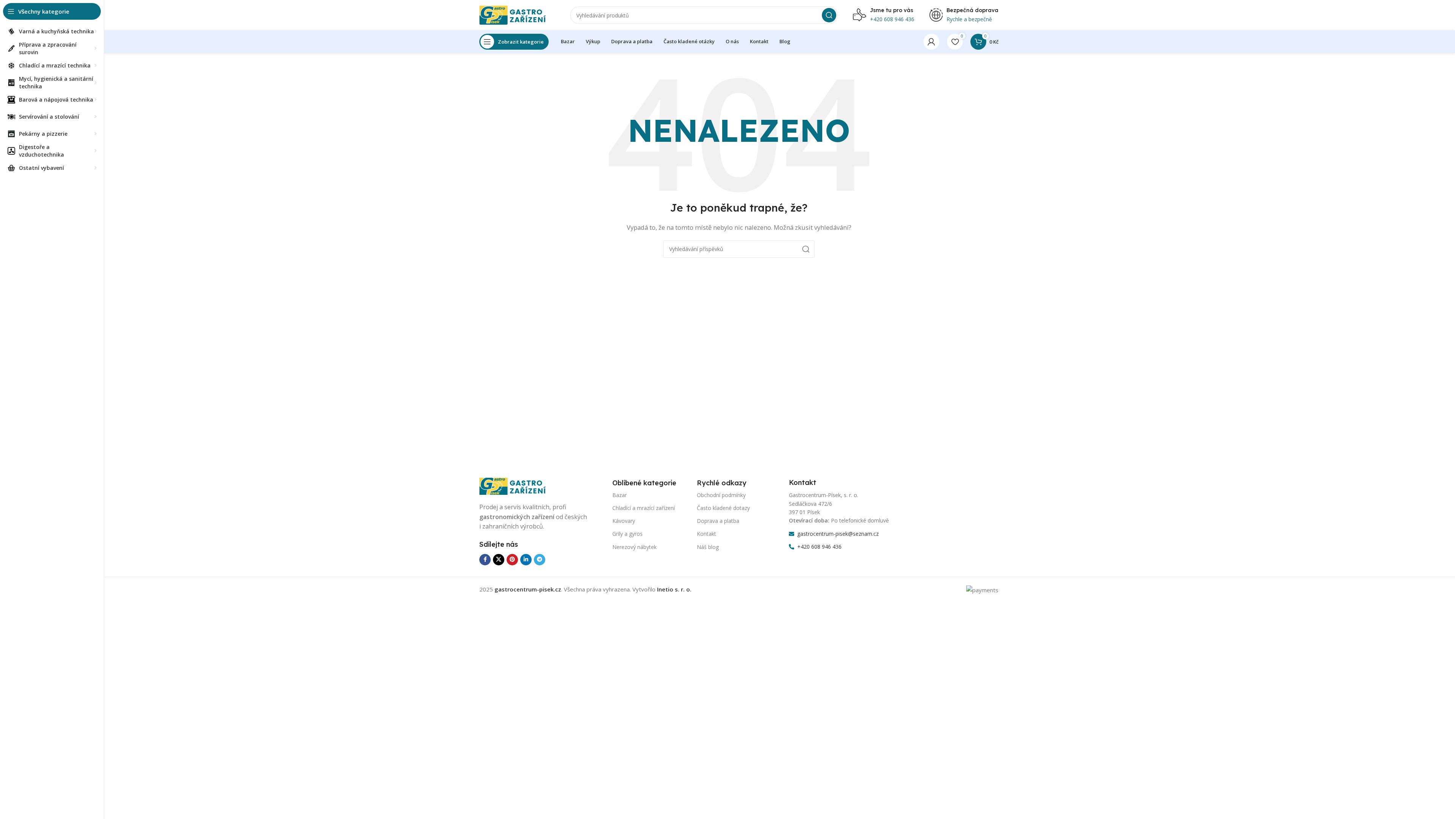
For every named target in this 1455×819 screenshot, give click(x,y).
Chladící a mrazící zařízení (643, 507)
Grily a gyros (627, 533)
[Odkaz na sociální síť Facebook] (485, 559)
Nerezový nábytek (634, 547)
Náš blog (708, 547)
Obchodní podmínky (721, 495)
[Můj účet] (931, 41)
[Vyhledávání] (829, 15)
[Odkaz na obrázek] (517, 486)
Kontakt (706, 533)
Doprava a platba (718, 520)
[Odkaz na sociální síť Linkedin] (526, 559)
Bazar (619, 495)
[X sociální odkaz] (498, 559)
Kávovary (623, 520)
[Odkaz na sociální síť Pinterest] (512, 559)
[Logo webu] (517, 14)
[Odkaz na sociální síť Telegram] (539, 559)
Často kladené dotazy (723, 507)
